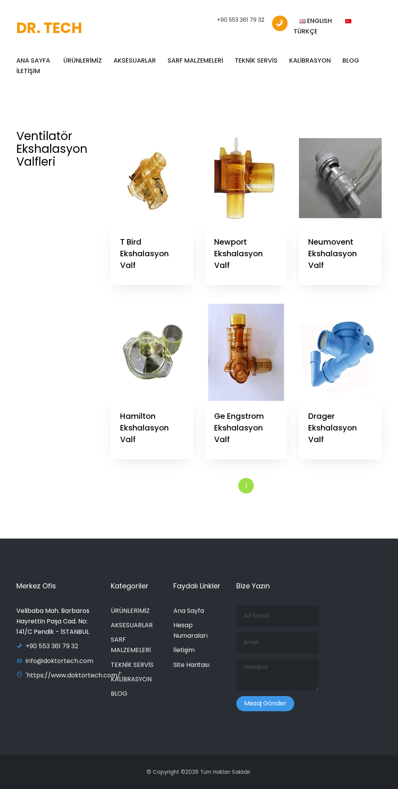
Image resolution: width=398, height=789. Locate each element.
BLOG (350, 60)
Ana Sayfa (188, 610)
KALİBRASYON (310, 60)
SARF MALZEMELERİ (195, 60)
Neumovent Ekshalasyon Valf (332, 253)
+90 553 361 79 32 (240, 20)
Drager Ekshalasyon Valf (332, 428)
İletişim (184, 650)
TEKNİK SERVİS (256, 60)
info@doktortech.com (59, 660)
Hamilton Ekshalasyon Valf (144, 428)
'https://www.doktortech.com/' (74, 675)
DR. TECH (49, 27)
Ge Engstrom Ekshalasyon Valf (239, 428)
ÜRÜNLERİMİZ (82, 60)
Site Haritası (191, 664)
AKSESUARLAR (134, 60)
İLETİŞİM (28, 70)
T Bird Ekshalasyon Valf (144, 253)
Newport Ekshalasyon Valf (238, 253)
